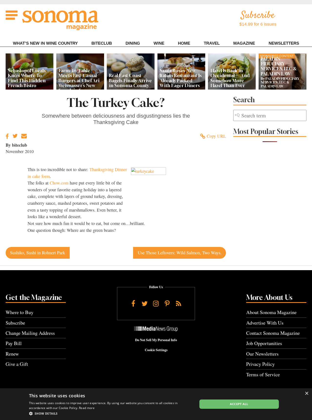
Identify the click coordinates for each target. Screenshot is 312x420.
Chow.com (59, 183)
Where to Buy (19, 312)
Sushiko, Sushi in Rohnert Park (37, 253)
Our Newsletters (262, 353)
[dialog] (156, 404)
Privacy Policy (260, 364)
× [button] (306, 393)
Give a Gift (17, 364)
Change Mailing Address (30, 333)
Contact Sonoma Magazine (273, 333)
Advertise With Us (264, 322)
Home (184, 43)
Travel (212, 43)
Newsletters (284, 43)
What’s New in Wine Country (45, 43)
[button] (111, 413)
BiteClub (101, 43)
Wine (159, 43)
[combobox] (269, 115)
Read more (87, 408)
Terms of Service (263, 374)
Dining (133, 43)
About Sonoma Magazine (271, 312)
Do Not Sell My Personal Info (156, 340)
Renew (12, 353)
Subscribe (15, 322)
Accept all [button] (239, 404)
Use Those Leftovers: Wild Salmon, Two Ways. (180, 253)
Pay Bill (14, 343)
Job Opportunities (264, 343)
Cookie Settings (156, 350)
